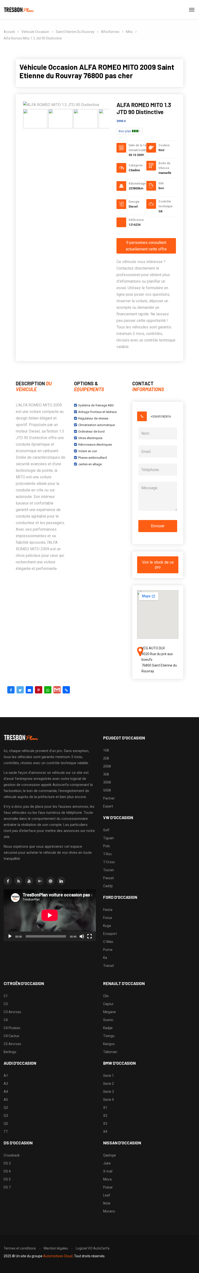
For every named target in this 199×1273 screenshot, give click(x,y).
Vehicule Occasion (35, 32)
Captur (108, 1004)
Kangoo (109, 1044)
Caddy (108, 886)
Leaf (106, 1195)
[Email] (29, 689)
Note (106, 1203)
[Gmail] (57, 689)
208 (106, 758)
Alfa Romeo (110, 32)
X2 (105, 1116)
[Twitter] (20, 689)
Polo (106, 846)
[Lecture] (10, 936)
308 (106, 774)
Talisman (110, 1052)
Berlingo (10, 1052)
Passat (108, 878)
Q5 (6, 1124)
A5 (6, 1100)
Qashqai (109, 1155)
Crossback (12, 1155)
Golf (106, 830)
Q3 (6, 1116)
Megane (109, 1012)
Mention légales (56, 1248)
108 (106, 750)
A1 (6, 1076)
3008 (107, 782)
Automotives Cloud (58, 1256)
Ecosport (110, 934)
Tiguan (108, 838)
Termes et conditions (20, 1248)
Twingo (109, 1036)
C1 (6, 996)
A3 (6, 1084)
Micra (107, 1179)
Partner (109, 798)
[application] (50, 915)
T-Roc (107, 854)
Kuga (107, 926)
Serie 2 (108, 1084)
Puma (107, 950)
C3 (6, 1004)
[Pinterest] (38, 689)
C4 (6, 1020)
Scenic (108, 1020)
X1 (105, 1108)
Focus (107, 918)
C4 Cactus (11, 1036)
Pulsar (108, 1187)
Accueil (9, 32)
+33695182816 (160, 416)
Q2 (6, 1108)
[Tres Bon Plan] (19, 9)
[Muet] (81, 936)
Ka (105, 958)
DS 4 (7, 1171)
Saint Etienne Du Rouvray (75, 32)
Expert (108, 806)
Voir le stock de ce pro (158, 564)
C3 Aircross (12, 1012)
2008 (107, 766)
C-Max (108, 942)
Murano (109, 1211)
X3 (105, 1124)
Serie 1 (108, 1076)
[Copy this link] (66, 689)
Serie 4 (108, 1100)
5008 (107, 790)
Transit (108, 966)
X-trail (107, 1171)
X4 (105, 1131)
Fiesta (107, 910)
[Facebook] (11, 689)
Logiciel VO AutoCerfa (92, 1248)
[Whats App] (47, 689)
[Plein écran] (89, 936)
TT (6, 1131)
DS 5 (7, 1179)
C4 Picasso (12, 1028)
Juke (107, 1163)
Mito (129, 32)
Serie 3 (108, 1092)
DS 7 (7, 1187)
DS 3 (7, 1163)
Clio (106, 996)
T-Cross (109, 862)
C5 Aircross (12, 1044)
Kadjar (108, 1028)
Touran (108, 870)
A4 (6, 1092)
